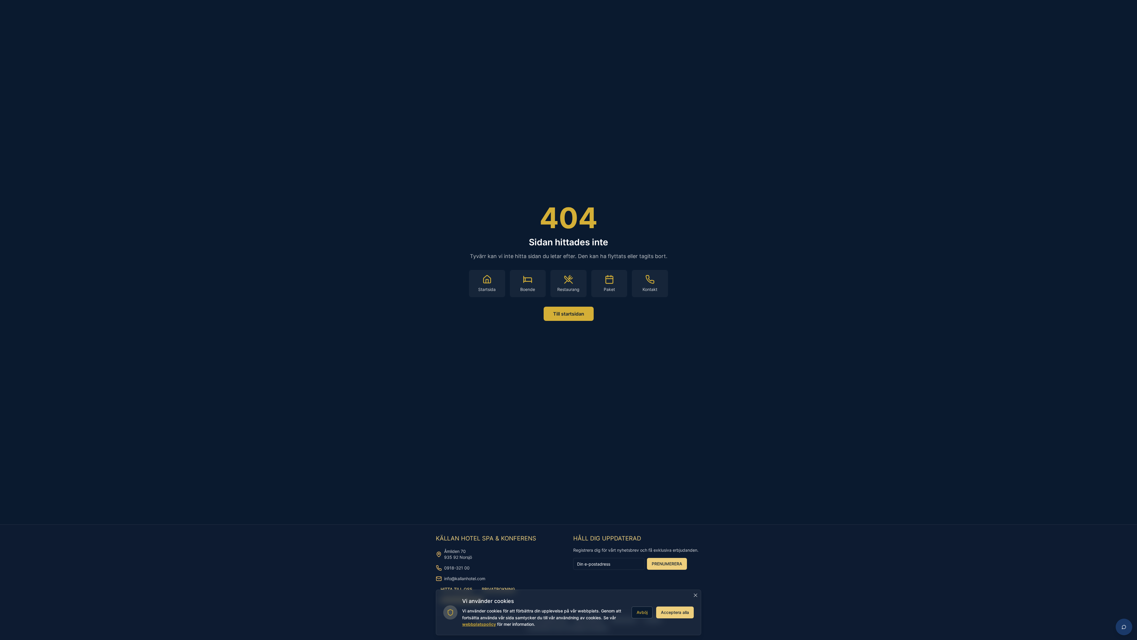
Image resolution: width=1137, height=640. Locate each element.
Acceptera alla (675, 612)
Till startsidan (568, 314)
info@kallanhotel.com (464, 578)
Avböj (642, 612)
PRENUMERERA (667, 563)
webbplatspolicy (479, 624)
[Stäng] (695, 595)
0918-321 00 (457, 567)
